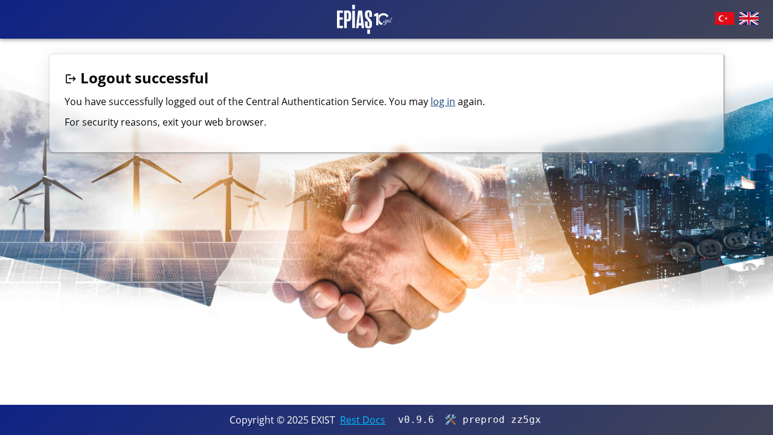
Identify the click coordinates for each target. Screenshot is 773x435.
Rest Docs (362, 420)
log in (443, 101)
